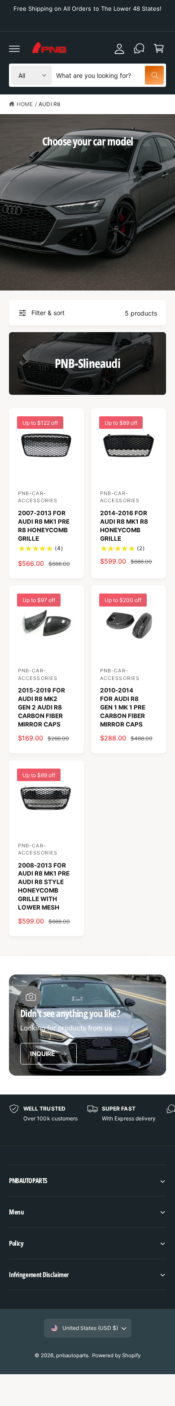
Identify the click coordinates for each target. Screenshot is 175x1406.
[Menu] (14, 48)
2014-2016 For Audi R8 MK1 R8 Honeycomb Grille (124, 525)
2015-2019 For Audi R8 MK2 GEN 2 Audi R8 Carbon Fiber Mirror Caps (41, 707)
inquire (42, 1053)
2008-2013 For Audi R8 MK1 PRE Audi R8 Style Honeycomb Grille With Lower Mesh (44, 886)
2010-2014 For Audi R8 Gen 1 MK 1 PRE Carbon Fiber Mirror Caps (122, 707)
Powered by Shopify (116, 1355)
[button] (87, 1181)
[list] (87, 1120)
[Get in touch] (139, 48)
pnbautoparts (72, 1355)
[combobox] (110, 75)
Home (25, 104)
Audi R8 (49, 104)
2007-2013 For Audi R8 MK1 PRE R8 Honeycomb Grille (44, 525)
